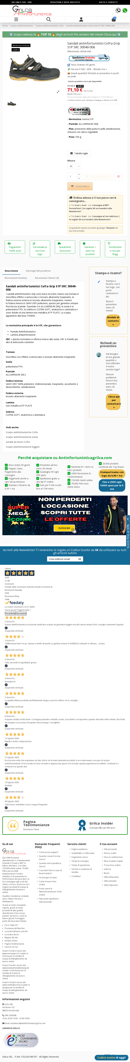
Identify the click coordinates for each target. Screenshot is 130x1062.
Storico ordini (110, 853)
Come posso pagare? (48, 852)
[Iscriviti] (79, 558)
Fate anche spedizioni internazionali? (48, 900)
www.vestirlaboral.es (11, 984)
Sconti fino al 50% (128, 536)
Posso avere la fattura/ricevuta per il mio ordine (50, 891)
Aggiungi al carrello (100, 176)
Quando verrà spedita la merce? (50, 865)
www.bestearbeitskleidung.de (15, 968)
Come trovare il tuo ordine (47, 883)
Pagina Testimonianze (14, 943)
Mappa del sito (11, 937)
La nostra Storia (12, 934)
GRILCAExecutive (111, 877)
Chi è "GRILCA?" (11, 925)
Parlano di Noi (11, 940)
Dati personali (110, 849)
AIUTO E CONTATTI (108, 2)
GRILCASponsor (111, 885)
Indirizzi (107, 869)
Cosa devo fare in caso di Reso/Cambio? (50, 872)
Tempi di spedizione (81, 865)
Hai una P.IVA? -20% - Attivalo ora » (89, 69)
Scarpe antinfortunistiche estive (22, 436)
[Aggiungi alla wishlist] (118, 176)
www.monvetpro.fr (10, 953)
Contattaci (76, 876)
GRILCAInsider (110, 881)
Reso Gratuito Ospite (113, 861)
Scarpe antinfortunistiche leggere (23, 446)
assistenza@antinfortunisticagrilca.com (28, 1023)
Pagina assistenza (79, 849)
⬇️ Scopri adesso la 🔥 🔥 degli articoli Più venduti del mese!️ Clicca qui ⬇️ (65, 34)
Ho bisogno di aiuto (48, 877)
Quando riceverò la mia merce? (49, 858)
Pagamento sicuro (80, 857)
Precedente (10, 613)
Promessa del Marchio (15, 928)
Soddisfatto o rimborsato (83, 853)
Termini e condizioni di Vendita (82, 871)
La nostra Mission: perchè (16, 931)
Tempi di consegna (80, 861)
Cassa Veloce (82, 186)
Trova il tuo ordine (112, 865)
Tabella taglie (81, 153)
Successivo (21, 613)
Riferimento (73, 51)
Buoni (106, 873)
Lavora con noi (11, 946)
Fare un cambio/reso (113, 857)
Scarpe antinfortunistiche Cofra (22, 432)
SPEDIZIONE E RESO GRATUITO (65, 2)
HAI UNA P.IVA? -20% (22, 2)
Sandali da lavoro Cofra (18, 441)
